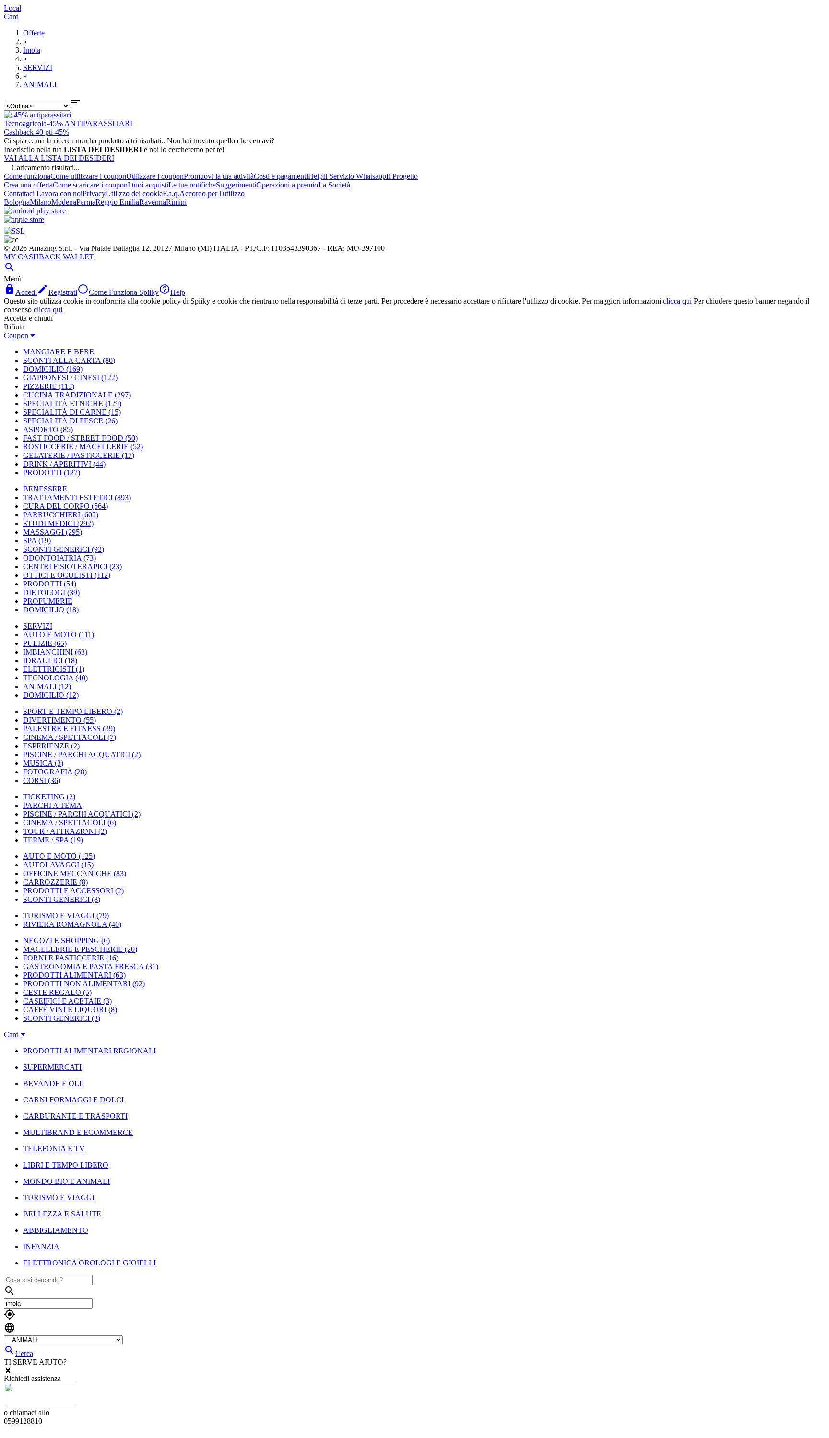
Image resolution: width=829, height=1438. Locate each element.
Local (12, 8)
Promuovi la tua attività (219, 176)
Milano (40, 202)
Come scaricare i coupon (90, 185)
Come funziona (27, 176)
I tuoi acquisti (148, 185)
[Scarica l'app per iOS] (24, 219)
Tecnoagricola (25, 123)
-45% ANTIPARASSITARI (89, 123)
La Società (334, 185)
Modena (63, 202)
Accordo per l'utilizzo (212, 193)
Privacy (94, 193)
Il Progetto (402, 176)
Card (11, 16)
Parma (85, 202)
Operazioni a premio (287, 185)
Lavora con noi (59, 193)
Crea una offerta (28, 185)
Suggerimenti (236, 185)
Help (315, 176)
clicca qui (677, 301)
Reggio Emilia (117, 202)
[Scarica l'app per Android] (35, 211)
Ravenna (152, 202)
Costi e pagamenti (281, 176)
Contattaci (19, 193)
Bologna (17, 202)
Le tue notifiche (192, 185)
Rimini (176, 202)
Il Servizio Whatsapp (354, 176)
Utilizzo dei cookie (134, 193)
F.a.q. (171, 193)
